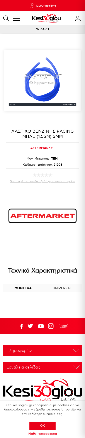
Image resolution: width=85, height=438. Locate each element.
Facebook (19, 326)
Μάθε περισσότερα (42, 434)
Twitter (41, 326)
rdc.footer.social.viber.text (63, 326)
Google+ (51, 326)
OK (42, 426)
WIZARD (42, 29)
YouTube (30, 326)
